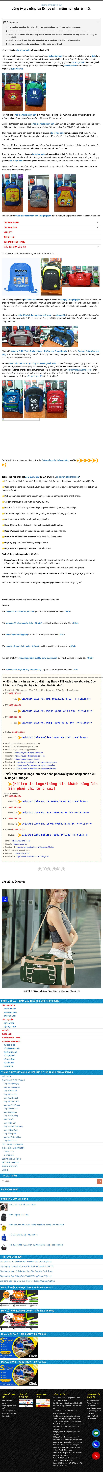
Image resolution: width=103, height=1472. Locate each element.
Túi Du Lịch (7, 1034)
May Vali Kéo (9, 1119)
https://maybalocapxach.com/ (27, 759)
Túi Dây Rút (9, 1063)
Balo (93, 351)
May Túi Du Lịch (10, 1123)
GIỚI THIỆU (6, 1076)
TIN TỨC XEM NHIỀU (10, 1166)
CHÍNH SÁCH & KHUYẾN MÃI (13, 1148)
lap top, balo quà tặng (41, 315)
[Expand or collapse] (98, 22)
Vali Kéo (5, 1030)
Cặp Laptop (9, 1023)
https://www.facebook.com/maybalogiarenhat (35, 765)
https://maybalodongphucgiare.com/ (29, 756)
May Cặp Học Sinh (11, 1109)
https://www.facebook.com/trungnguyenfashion (36, 768)
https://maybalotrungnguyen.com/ (28, 753)
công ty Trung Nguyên (70, 300)
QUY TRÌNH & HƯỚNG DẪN (12, 1144)
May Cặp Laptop (10, 1112)
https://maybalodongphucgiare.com (67, 1432)
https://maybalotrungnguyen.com (66, 1437)
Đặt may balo (84, 351)
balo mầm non (55, 56)
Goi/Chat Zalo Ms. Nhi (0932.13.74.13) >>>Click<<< (56, 699)
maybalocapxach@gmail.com (69, 1416)
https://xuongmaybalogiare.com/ (72, 1424)
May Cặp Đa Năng (11, 1116)
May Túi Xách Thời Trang (13, 1126)
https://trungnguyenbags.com (71, 1440)
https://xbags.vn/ (20, 844)
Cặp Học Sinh (10, 1027)
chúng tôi (60, 315)
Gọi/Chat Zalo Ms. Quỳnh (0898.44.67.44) (49, 823)
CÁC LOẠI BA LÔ (11, 222)
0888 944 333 (18, 732)
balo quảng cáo (49, 460)
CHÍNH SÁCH (9, 1152)
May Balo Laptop (10, 1094)
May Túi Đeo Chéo (11, 1130)
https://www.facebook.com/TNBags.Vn (32, 856)
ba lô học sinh (23, 50)
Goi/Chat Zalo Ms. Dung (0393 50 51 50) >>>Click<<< (56, 722)
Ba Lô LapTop (10, 1009)
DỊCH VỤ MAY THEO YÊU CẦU (13, 1080)
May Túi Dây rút (10, 1134)
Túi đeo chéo (9, 1045)
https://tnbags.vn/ (21, 853)
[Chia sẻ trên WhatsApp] (40, 869)
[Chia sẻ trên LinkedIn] (63, 869)
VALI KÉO (8, 232)
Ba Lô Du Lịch (10, 1016)
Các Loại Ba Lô (8, 1005)
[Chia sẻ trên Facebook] (45, 869)
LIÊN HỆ (5, 1170)
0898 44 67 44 (15, 818)
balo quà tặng (63, 460)
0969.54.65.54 (15, 796)
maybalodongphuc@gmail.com (70, 1421)
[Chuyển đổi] (97, 222)
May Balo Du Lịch (10, 1091)
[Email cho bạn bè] (54, 869)
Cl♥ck (67, 611)
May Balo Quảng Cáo (12, 1087)
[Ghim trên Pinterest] (58, 869)
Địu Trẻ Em (8, 1066)
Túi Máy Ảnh (9, 1059)
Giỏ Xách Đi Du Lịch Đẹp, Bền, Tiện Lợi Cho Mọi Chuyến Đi (26, 1261)
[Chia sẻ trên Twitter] (49, 869)
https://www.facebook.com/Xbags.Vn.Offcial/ (35, 847)
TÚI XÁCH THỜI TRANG (14, 242)
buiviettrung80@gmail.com (79, 370)
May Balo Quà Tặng (11, 1084)
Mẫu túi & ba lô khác (11, 1041)
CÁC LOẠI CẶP (10, 227)
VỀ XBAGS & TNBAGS (10, 1163)
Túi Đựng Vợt (10, 1056)
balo (11, 363)
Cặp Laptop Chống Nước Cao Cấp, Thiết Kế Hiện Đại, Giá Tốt (27, 1266)
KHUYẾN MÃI (9, 1155)
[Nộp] (99, 1181)
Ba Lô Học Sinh (10, 1012)
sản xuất (19, 363)
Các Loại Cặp (7, 1020)
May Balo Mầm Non (11, 1101)
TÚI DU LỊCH (9, 237)
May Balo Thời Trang (12, 1105)
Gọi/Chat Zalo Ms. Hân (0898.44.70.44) (47, 812)
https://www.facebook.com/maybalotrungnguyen (36, 762)
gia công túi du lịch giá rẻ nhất (42, 363)
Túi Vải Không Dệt (12, 1049)
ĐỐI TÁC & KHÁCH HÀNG (11, 1159)
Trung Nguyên (16, 69)
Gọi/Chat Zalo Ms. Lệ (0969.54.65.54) (47, 801)
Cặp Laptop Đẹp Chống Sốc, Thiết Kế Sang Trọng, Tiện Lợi (26, 1276)
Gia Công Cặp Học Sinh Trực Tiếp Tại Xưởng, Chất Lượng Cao (27, 1281)
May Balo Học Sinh (11, 1098)
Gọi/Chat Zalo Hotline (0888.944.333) (47, 737)
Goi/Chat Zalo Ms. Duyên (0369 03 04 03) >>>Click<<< (57, 710)
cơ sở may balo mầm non (24, 115)
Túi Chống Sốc (10, 1052)
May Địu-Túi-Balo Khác (12, 1137)
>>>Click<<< (80, 737)
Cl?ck (75, 623)
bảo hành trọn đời (35, 376)
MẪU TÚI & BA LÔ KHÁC (15, 247)
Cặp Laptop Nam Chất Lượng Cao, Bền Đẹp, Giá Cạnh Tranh (26, 1271)
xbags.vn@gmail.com (21, 841)
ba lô (25, 363)
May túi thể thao (10, 1141)
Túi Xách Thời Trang (11, 1038)
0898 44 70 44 (15, 807)
